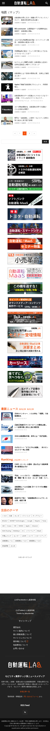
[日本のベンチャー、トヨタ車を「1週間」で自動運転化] (7, 416)
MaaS (39, 531)
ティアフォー (37, 516)
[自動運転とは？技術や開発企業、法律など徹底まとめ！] (7, 76)
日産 (10, 516)
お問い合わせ (18, 648)
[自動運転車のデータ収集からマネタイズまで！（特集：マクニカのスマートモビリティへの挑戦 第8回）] (7, 98)
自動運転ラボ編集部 (20, 22)
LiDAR (24, 536)
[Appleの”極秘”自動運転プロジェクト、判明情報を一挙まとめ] (7, 87)
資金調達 (5, 546)
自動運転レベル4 (34, 541)
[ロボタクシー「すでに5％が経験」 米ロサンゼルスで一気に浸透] (7, 450)
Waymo (37, 521)
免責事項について (20, 645)
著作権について (19, 641)
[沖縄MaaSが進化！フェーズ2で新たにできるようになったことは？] (7, 54)
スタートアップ (40, 536)
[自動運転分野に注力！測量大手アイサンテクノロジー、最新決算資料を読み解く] (7, 20)
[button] (46, 3)
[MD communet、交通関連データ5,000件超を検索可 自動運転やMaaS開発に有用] (7, 32)
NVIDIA (21, 526)
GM (3, 526)
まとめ (13, 546)
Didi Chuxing (6, 531)
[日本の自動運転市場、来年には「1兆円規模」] (7, 439)
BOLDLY (5, 521)
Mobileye (16, 531)
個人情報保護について (22, 634)
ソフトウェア (30, 531)
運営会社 (17, 627)
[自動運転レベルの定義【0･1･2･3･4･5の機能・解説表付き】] (7, 490)
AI (22, 531)
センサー (17, 536)
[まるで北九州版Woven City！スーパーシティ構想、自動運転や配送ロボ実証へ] (7, 43)
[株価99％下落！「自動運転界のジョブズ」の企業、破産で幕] (7, 501)
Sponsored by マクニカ (22, 101)
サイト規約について (21, 631)
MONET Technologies (17, 521)
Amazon (35, 526)
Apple (28, 526)
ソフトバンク (25, 516)
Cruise (9, 526)
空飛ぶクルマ (6, 536)
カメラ (30, 536)
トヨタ (4, 516)
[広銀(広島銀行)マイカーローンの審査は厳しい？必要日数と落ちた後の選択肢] (7, 428)
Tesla (44, 521)
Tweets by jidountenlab (25, 613)
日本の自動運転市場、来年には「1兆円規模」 (31, 436)
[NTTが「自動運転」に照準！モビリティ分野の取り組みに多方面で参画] (7, 121)
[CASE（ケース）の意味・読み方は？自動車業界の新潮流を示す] (7, 467)
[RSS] (25, 712)
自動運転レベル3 (21, 541)
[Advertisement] (25, 573)
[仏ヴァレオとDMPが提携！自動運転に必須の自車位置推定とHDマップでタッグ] (7, 65)
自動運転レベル (7, 541)
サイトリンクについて (22, 638)
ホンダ (17, 516)
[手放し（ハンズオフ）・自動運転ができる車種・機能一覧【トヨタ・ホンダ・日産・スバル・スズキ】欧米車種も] (7, 478)
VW (15, 526)
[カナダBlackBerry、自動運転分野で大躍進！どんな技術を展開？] (7, 110)
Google (29, 521)
